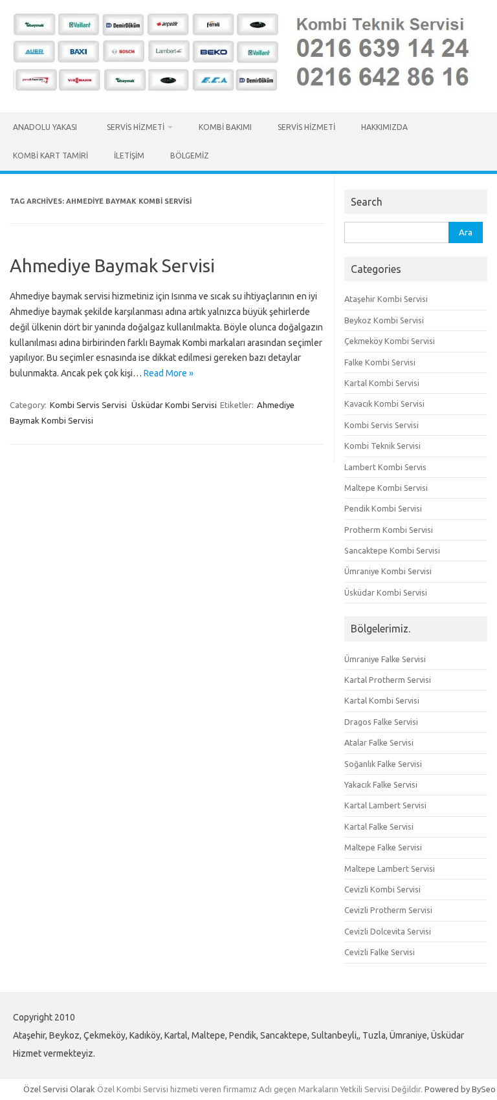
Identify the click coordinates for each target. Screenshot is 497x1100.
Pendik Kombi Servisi (383, 508)
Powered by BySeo (460, 1089)
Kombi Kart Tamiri (50, 155)
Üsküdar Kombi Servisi (174, 404)
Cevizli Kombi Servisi (382, 889)
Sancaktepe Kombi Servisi (392, 550)
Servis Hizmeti (135, 127)
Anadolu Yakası (47, 127)
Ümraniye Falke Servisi (385, 658)
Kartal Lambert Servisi (385, 805)
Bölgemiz (189, 155)
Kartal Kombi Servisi (381, 382)
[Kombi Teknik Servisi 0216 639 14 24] (248, 90)
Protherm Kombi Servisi (388, 529)
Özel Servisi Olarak (60, 1089)
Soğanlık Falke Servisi (383, 763)
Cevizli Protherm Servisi (388, 909)
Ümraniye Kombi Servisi (388, 571)
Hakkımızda (384, 127)
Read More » (168, 373)
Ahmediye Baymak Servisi (112, 265)
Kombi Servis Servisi (88, 404)
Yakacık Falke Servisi (380, 784)
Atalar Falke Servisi (379, 742)
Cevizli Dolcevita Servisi (387, 931)
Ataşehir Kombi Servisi (386, 298)
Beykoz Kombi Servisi (384, 320)
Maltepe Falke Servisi (383, 847)
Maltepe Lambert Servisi (389, 868)
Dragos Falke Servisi (381, 721)
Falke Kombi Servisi (379, 362)
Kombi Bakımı (225, 127)
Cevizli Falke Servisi (379, 951)
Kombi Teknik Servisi (382, 445)
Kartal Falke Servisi (379, 826)
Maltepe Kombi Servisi (386, 487)
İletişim (129, 155)
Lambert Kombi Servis (385, 466)
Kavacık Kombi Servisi (384, 403)
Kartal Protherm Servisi (387, 679)
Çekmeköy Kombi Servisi (389, 340)
